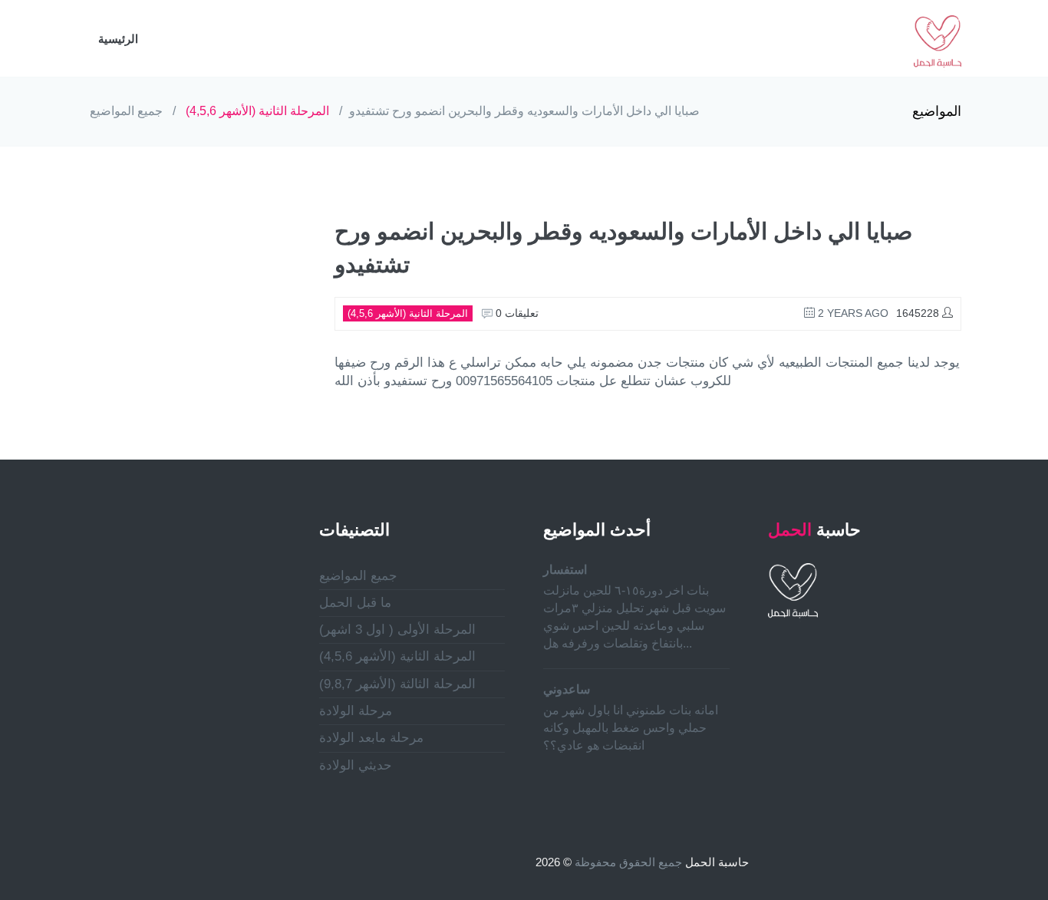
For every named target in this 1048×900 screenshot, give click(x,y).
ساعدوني (566, 689)
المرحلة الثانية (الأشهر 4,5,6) (257, 110)
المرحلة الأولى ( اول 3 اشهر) (397, 629)
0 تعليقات (516, 313)
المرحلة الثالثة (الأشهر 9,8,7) (397, 684)
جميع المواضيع (126, 110)
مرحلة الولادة (355, 711)
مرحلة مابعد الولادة (371, 737)
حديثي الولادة (355, 765)
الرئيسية (118, 38)
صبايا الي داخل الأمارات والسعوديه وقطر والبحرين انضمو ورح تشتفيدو (524, 110)
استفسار (565, 569)
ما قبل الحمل (355, 602)
